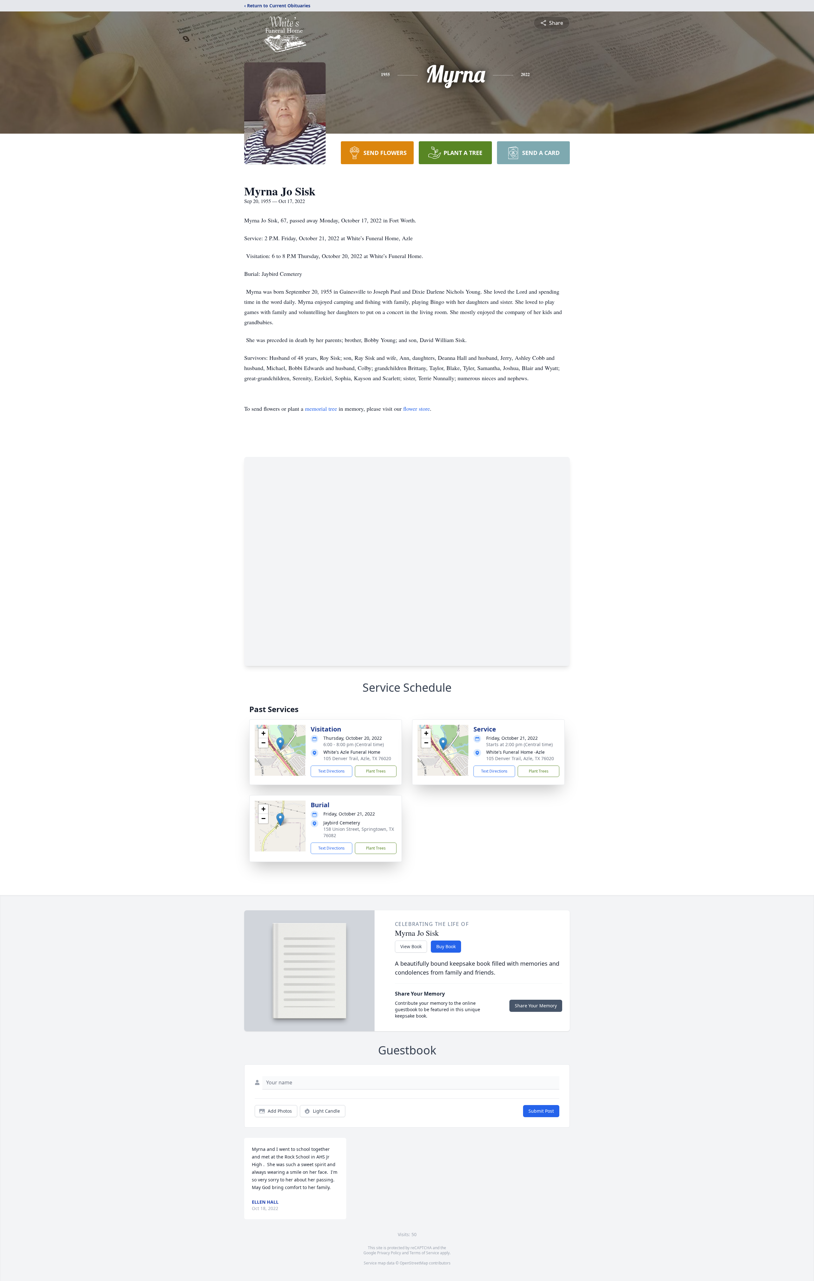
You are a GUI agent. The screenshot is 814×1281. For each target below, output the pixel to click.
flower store (416, 408)
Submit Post (541, 1111)
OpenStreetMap (414, 1263)
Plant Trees (376, 771)
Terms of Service (424, 1253)
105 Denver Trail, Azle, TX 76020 (357, 758)
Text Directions (331, 771)
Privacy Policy (389, 1253)
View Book (411, 946)
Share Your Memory (536, 1006)
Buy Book (446, 946)
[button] (280, 743)
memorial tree (321, 408)
